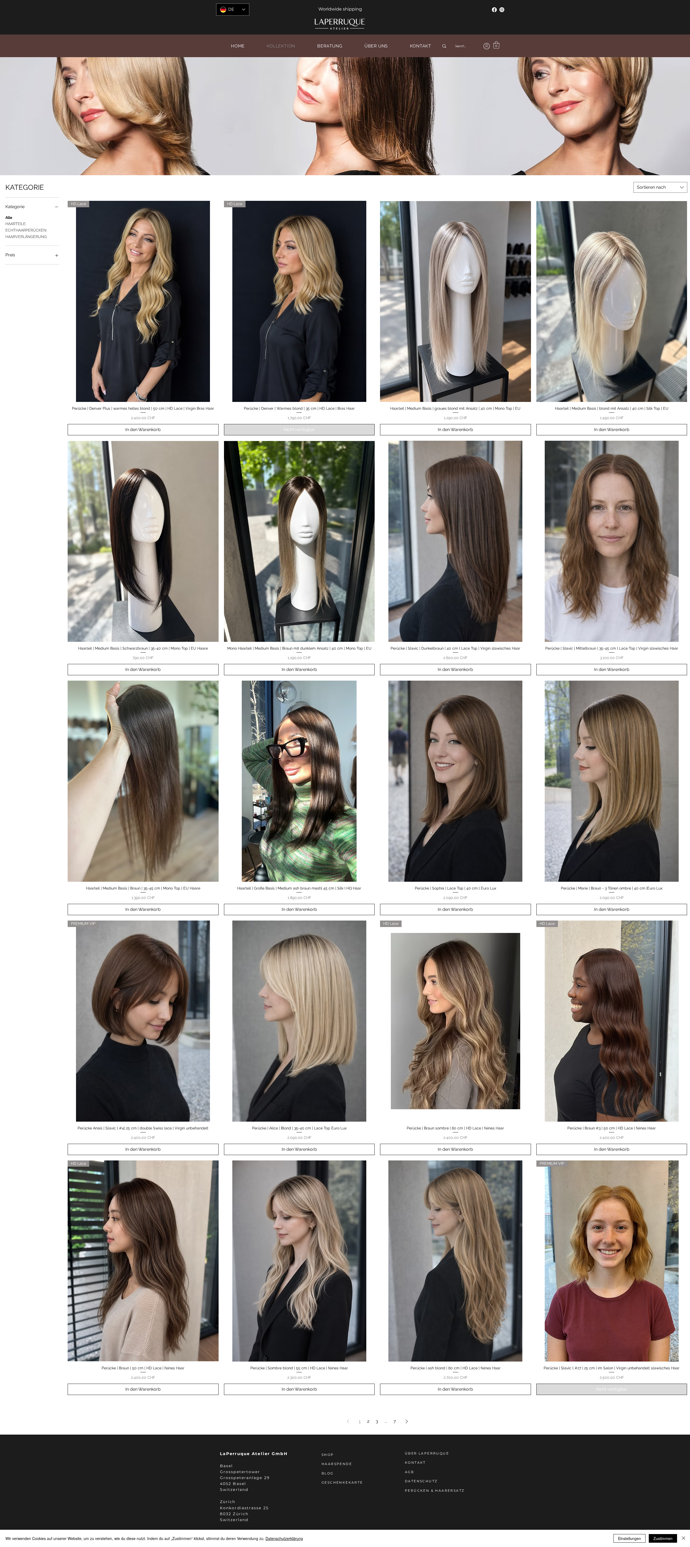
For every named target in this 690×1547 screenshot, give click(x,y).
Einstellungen (629, 1538)
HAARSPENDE (337, 1464)
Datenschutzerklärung (284, 1538)
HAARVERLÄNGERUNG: (26, 237)
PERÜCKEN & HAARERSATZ (434, 1491)
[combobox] (660, 187)
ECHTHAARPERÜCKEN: (26, 230)
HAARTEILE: (15, 224)
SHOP (328, 1455)
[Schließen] (683, 1538)
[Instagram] (501, 9)
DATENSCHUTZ (421, 1481)
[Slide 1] (345, 162)
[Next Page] (406, 1421)
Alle (8, 217)
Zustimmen (662, 1538)
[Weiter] (660, 116)
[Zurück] (29, 116)
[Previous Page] (348, 1421)
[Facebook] (494, 9)
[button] (496, 45)
